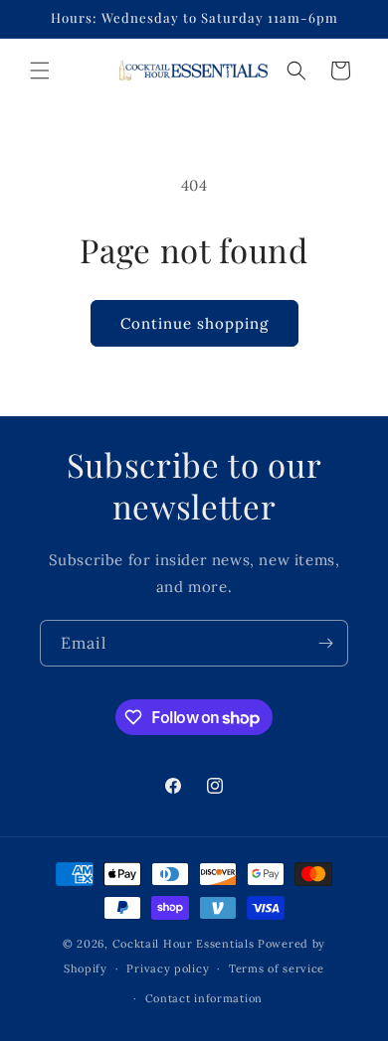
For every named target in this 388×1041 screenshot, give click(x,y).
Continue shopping (194, 323)
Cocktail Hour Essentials (183, 944)
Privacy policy (167, 968)
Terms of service (276, 968)
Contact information (204, 998)
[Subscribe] (325, 643)
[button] (40, 70)
